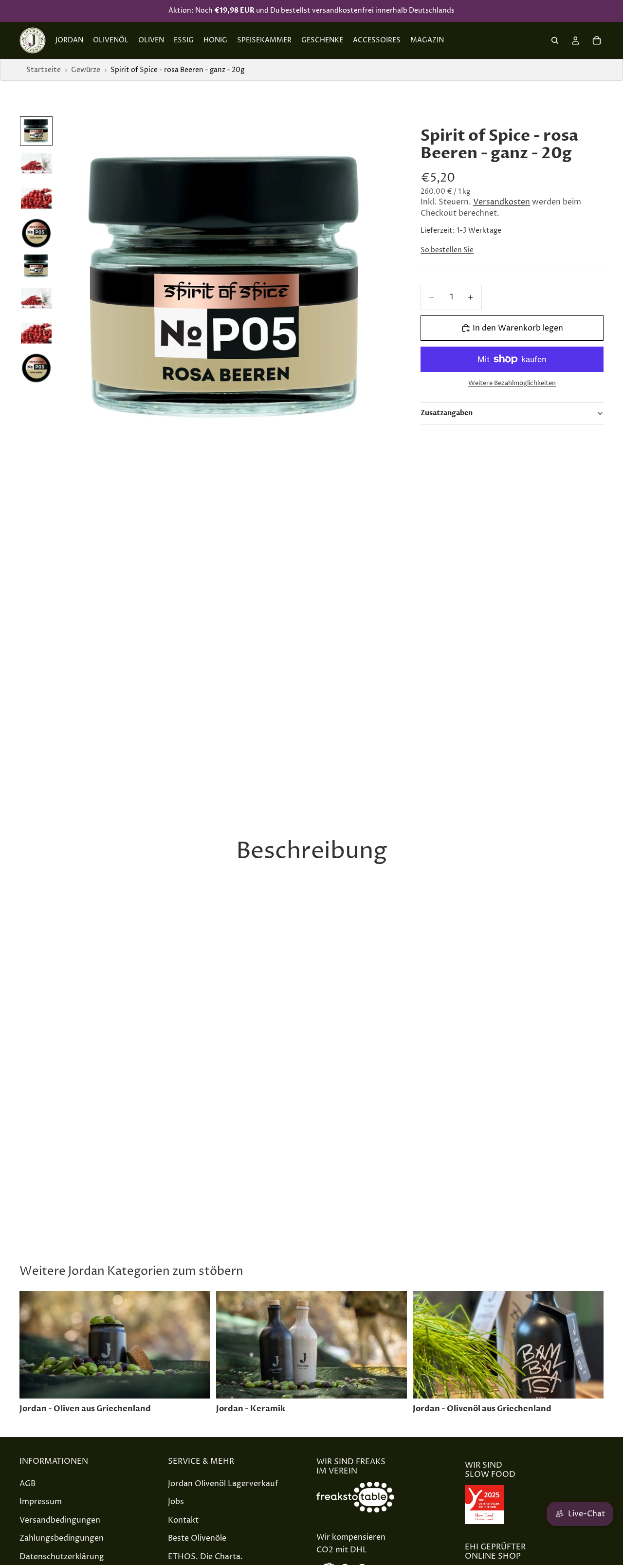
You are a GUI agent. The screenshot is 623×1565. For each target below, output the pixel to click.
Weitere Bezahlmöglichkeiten (512, 383)
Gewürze (85, 69)
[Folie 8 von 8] (36, 368)
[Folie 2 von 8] (36, 163)
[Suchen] (555, 40)
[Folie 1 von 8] (36, 131)
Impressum (40, 1501)
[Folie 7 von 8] (36, 333)
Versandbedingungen (59, 1520)
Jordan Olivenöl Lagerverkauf (223, 1483)
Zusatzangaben (447, 413)
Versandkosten (501, 202)
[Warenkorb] (596, 40)
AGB (27, 1483)
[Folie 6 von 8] (36, 298)
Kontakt (183, 1520)
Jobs (176, 1501)
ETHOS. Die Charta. (205, 1556)
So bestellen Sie (447, 250)
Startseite (43, 69)
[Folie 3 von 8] (36, 198)
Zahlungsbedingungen (61, 1538)
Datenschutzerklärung (61, 1556)
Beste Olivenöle (197, 1538)
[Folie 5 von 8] (36, 266)
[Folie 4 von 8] (36, 233)
